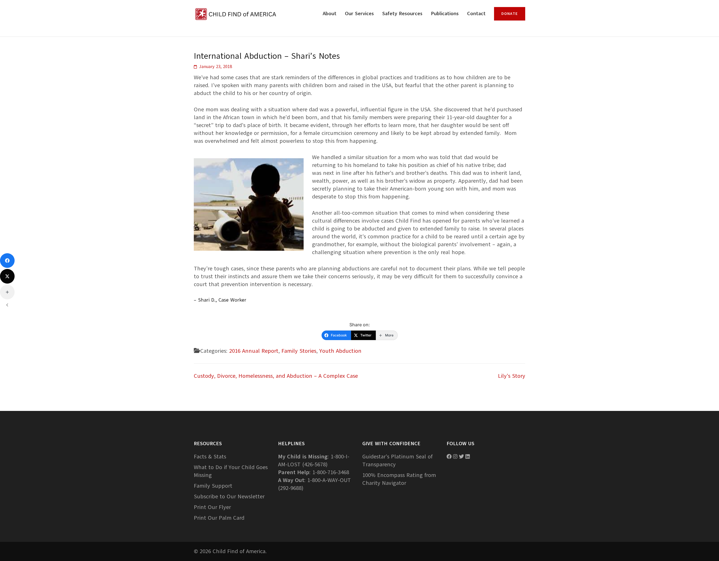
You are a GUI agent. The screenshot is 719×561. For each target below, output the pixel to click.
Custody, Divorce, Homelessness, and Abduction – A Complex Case (276, 376)
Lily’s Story (511, 376)
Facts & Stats (210, 456)
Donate (509, 13)
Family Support (213, 486)
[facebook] (449, 456)
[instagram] (455, 456)
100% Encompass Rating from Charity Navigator (399, 479)
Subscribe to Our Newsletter (229, 496)
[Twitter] (7, 276)
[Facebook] (7, 260)
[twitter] (461, 456)
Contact (476, 13)
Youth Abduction (340, 351)
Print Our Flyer (212, 507)
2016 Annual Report (253, 351)
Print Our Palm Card (219, 518)
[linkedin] (467, 456)
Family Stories (298, 351)
